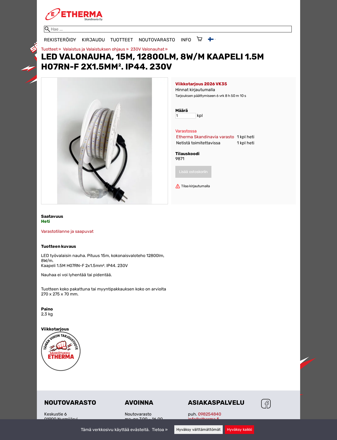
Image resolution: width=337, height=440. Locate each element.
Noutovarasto (157, 39)
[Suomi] (212, 39)
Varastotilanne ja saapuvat (67, 231)
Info (186, 39)
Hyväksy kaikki (239, 429)
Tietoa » (160, 429)
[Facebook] (266, 404)
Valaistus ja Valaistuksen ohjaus (95, 49)
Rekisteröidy (60, 39)
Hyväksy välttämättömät (198, 429)
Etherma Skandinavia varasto (205, 136)
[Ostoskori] (199, 39)
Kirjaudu (93, 39)
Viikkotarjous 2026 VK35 (201, 83)
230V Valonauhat (149, 49)
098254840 (209, 414)
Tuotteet (121, 39)
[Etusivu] (74, 23)
